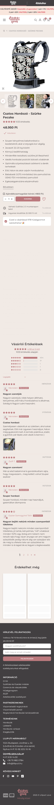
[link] (44, 199)
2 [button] (23, 555)
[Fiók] (40, 20)
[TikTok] (22, 776)
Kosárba (28, 199)
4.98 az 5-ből (33, 349)
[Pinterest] (18, 776)
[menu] (4, 20)
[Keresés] (35, 20)
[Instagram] (8, 776)
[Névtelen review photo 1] (9, 444)
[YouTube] (13, 776)
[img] (9, 384)
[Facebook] (3, 776)
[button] (3, 101)
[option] (27, 64)
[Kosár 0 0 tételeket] (48, 20)
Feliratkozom (27, 659)
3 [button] (27, 555)
